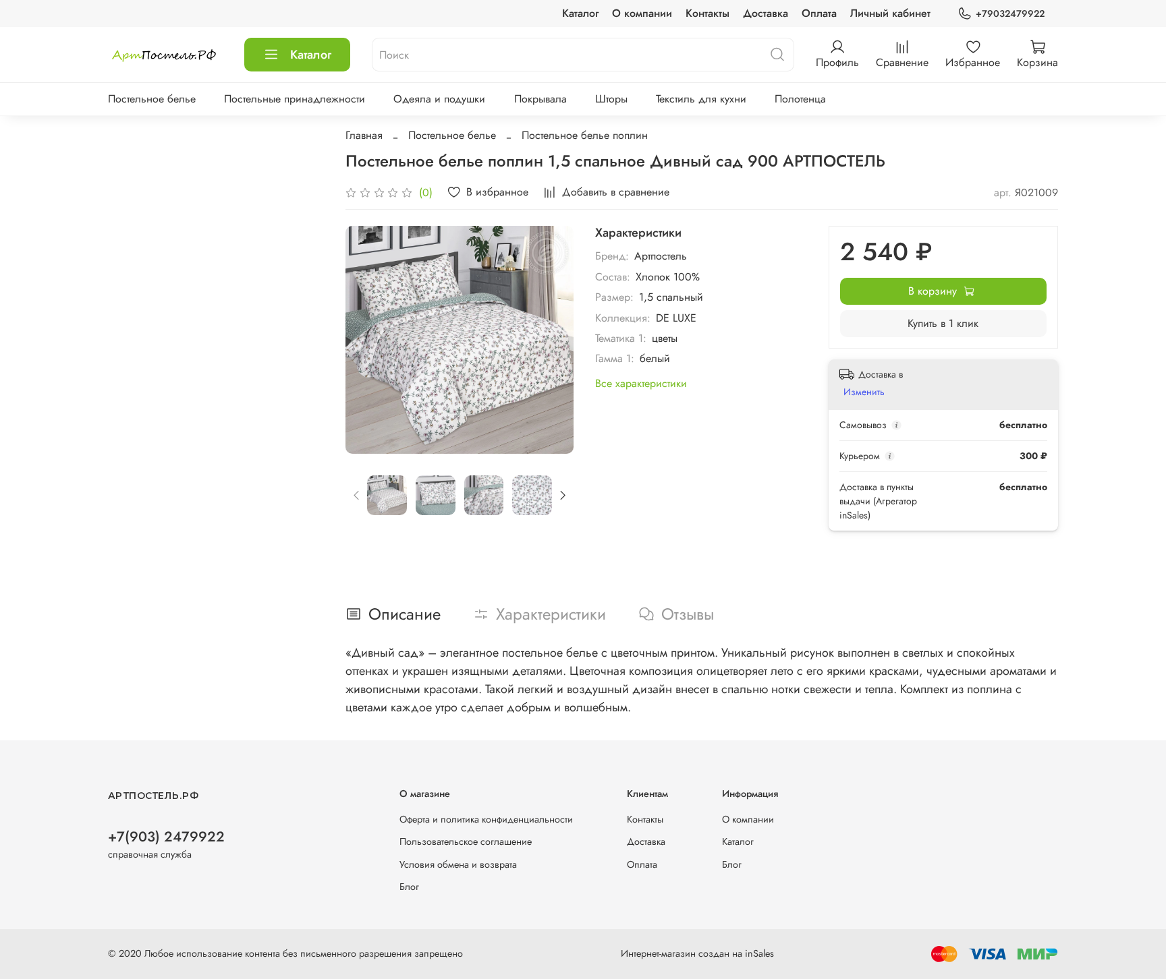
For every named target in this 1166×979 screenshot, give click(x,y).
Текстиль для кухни (701, 99)
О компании (642, 13)
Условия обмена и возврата (458, 864)
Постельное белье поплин (585, 135)
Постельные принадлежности (294, 99)
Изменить (864, 392)
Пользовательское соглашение (465, 841)
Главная (364, 135)
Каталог (580, 13)
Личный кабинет (890, 13)
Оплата (819, 13)
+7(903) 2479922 (166, 837)
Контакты (707, 13)
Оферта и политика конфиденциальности (486, 819)
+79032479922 (1010, 13)
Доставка (765, 13)
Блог (409, 886)
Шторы (611, 99)
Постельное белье (152, 99)
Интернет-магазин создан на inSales (697, 953)
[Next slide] (552, 340)
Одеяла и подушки (439, 99)
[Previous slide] (367, 340)
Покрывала (540, 99)
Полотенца (800, 99)
